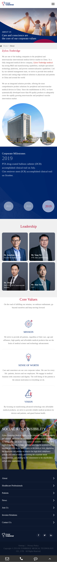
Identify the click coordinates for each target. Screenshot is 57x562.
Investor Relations (28, 515)
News (28, 500)
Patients (28, 493)
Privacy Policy (33, 546)
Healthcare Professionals (28, 485)
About (12, 46)
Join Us (28, 507)
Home (5, 46)
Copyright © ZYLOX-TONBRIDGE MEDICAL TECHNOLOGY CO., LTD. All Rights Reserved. (29, 549)
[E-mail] (7, 558)
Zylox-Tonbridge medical (43, 63)
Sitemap (21, 546)
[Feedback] (35, 558)
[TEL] (21, 558)
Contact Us (28, 522)
